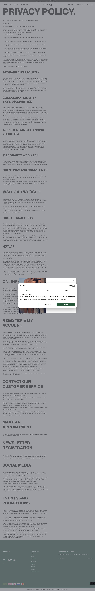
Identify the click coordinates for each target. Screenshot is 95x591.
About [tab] (66, 290)
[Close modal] (73, 280)
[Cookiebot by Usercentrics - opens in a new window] (69, 286)
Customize (46, 304)
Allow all (66, 304)
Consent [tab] (28, 290)
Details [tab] (47, 290)
